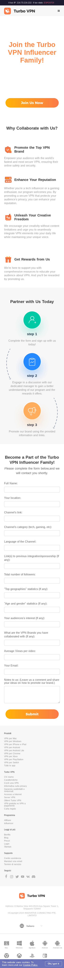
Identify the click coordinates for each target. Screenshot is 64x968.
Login (6, 844)
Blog (6, 838)
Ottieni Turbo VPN (12, 800)
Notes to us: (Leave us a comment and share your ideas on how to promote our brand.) (31, 681)
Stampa (7, 847)
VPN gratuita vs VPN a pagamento (15, 804)
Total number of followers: (19, 574)
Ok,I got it (53, 963)
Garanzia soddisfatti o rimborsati (14, 790)
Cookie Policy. (30, 965)
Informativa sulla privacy (15, 786)
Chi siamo (9, 777)
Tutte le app (9, 765)
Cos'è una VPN (11, 783)
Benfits (7, 835)
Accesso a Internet (13, 794)
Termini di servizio (12, 864)
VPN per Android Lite (14, 750)
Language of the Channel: (20, 541)
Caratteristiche (11, 780)
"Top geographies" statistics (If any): (26, 589)
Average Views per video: (20, 651)
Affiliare (7, 820)
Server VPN (9, 797)
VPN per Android (12, 747)
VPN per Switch (11, 762)
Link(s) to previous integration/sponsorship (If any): (31, 558)
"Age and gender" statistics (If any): (25, 603)
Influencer (8, 823)
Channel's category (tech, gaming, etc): (28, 527)
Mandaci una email (13, 861)
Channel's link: (13, 512)
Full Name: (11, 483)
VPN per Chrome (12, 753)
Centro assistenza (12, 858)
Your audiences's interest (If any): (24, 618)
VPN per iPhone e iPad (15, 744)
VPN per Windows (12, 741)
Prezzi (7, 841)
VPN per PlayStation (13, 759)
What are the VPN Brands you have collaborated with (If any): (26, 634)
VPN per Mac (10, 738)
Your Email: (11, 665)
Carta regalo (10, 809)
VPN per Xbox (11, 756)
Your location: (12, 497)
